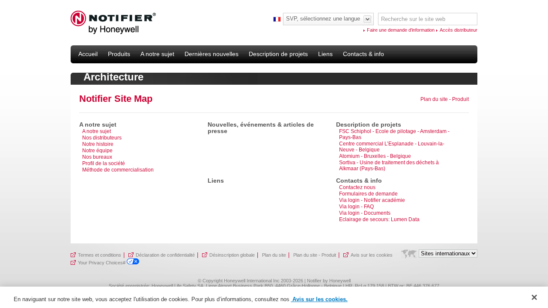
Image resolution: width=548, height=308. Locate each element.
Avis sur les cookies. (319, 299)
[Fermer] (534, 297)
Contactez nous (357, 187)
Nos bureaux (97, 157)
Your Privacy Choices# (102, 262)
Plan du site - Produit (444, 99)
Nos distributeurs (102, 138)
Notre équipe (97, 151)
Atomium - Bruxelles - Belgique (375, 156)
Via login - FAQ (356, 207)
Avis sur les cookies (372, 255)
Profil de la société (103, 163)
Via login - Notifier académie (372, 200)
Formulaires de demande (368, 194)
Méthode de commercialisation (118, 170)
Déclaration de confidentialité (165, 255)
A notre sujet (96, 131)
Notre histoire (97, 144)
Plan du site (274, 255)
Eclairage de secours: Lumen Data (379, 219)
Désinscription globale (232, 255)
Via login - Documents (364, 213)
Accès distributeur (458, 30)
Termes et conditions (99, 255)
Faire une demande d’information (401, 30)
